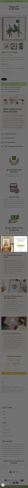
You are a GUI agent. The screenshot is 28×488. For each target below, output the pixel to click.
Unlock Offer (20, 245)
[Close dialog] (26, 237)
